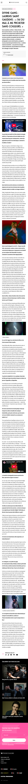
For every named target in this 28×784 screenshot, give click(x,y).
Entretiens (10, 9)
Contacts (2, 761)
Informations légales (11, 744)
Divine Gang (4, 9)
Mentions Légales (5, 780)
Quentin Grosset (10, 54)
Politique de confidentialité (5, 759)
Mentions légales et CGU (5, 757)
